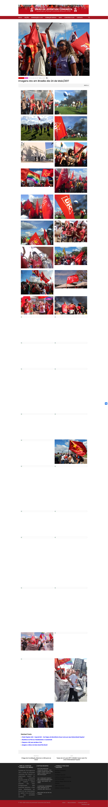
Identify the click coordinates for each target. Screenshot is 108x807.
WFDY (60, 17)
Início (20, 17)
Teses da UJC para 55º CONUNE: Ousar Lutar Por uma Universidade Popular (72, 758)
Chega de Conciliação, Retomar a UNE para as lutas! (36, 758)
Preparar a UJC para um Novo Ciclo (32, 742)
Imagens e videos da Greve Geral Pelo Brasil (34, 745)
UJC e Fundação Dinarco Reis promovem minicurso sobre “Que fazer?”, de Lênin (45, 780)
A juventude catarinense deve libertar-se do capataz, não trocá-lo (45, 788)
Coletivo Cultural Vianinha (62, 788)
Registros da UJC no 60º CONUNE (45, 793)
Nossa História (72, 802)
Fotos (26, 78)
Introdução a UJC (37, 17)
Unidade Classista (60, 775)
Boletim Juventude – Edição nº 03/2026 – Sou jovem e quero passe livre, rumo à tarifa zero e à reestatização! (45, 771)
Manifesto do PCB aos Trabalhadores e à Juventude (37, 739)
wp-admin (42, 78)
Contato (80, 17)
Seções (26, 17)
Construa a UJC (69, 17)
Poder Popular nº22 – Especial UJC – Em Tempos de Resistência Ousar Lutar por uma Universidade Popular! (53, 737)
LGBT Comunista (59, 785)
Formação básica (50, 17)
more (86, 85)
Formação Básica (82, 802)
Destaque (21, 78)
